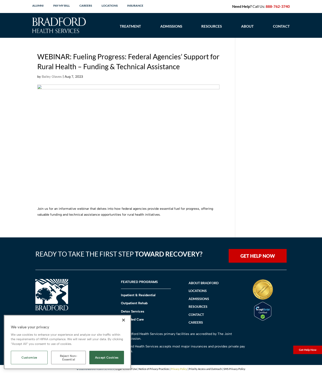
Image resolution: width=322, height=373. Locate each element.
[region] (67, 342)
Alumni (38, 5)
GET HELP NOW (257, 256)
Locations (110, 5)
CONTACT (281, 26)
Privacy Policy (179, 368)
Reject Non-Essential (68, 357)
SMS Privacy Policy (234, 368)
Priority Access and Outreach (205, 368)
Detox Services (132, 311)
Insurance (135, 5)
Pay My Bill (61, 5)
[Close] (123, 320)
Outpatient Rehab (134, 303)
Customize (29, 358)
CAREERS (196, 322)
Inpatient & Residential (138, 295)
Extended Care (132, 319)
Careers (85, 5)
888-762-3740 (278, 6)
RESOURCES (198, 306)
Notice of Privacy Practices (154, 368)
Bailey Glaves (52, 77)
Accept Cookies (106, 358)
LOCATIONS (198, 291)
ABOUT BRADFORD (204, 283)
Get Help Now (307, 350)
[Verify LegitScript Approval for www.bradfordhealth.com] (262, 319)
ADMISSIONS (199, 299)
